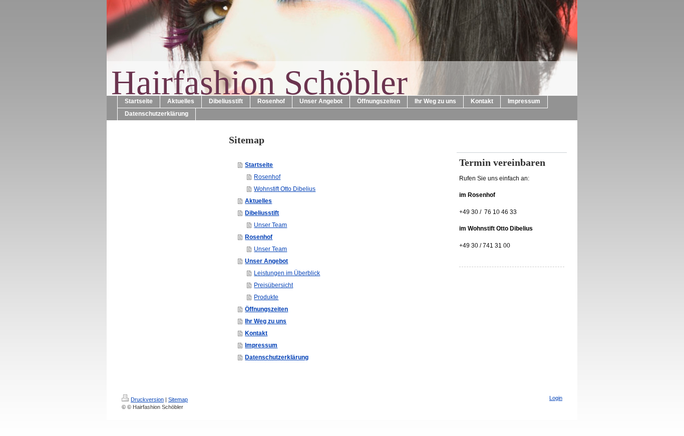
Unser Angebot (266, 261)
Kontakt (256, 333)
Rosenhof (267, 176)
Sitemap (178, 399)
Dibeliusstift (262, 212)
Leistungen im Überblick (287, 273)
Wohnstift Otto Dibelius (284, 188)
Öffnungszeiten (266, 309)
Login (555, 398)
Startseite (259, 164)
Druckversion (147, 399)
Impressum (261, 345)
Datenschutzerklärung (276, 357)
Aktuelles (258, 200)
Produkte (266, 297)
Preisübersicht (273, 285)
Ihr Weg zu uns (265, 321)
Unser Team (270, 225)
